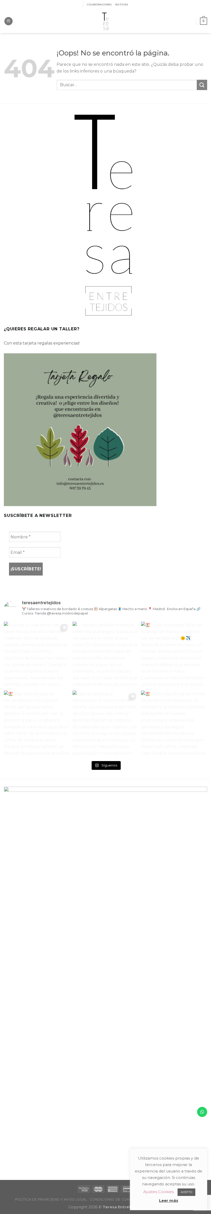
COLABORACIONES (99, 4)
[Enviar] (202, 85)
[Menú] (8, 21)
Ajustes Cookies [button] (158, 1191)
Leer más (168, 1200)
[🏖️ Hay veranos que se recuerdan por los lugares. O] (37, 724)
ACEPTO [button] (186, 1192)
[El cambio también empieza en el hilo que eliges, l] (106, 655)
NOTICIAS (121, 4)
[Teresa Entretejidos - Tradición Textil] (105, 21)
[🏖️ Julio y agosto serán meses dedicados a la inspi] (174, 724)
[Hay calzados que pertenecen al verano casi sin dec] (106, 724)
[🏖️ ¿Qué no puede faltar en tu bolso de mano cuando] (174, 655)
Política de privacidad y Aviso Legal (51, 1199)
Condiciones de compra (113, 1199)
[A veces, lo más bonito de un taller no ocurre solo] (37, 655)
